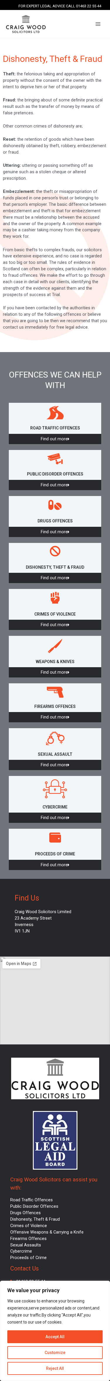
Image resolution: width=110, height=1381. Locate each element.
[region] (55, 1331)
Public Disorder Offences (34, 1206)
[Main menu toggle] (98, 24)
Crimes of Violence (28, 1225)
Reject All (55, 1368)
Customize (55, 1352)
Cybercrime (21, 1251)
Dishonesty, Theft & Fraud (35, 1219)
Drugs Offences (25, 1212)
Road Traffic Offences (31, 1199)
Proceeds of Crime (28, 1257)
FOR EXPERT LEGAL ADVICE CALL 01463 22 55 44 (59, 6)
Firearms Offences (28, 1238)
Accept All (55, 1336)
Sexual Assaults (25, 1245)
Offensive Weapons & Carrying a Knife (47, 1232)
